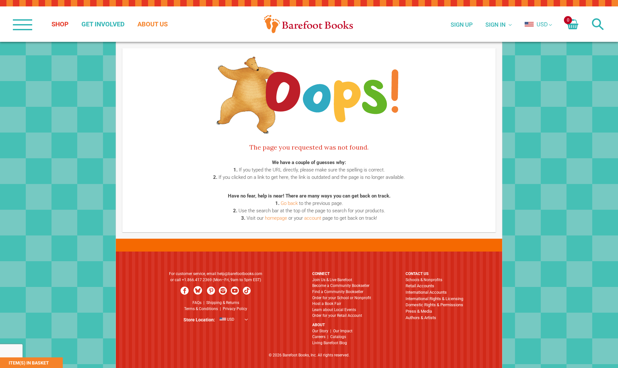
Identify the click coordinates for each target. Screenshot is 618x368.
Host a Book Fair (326, 303)
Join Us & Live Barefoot (332, 280)
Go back (289, 203)
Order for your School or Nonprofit (341, 298)
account (312, 218)
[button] (536, 24)
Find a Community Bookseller (337, 292)
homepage (276, 218)
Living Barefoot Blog (329, 343)
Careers (318, 337)
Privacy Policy (235, 309)
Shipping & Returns (222, 302)
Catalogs (338, 337)
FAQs (196, 302)
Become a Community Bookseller (341, 285)
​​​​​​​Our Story (320, 331)
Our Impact (342, 331)
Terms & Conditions (201, 309)
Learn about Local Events (334, 310)
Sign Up (462, 24)
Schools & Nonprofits (424, 280)
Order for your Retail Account (337, 315)
